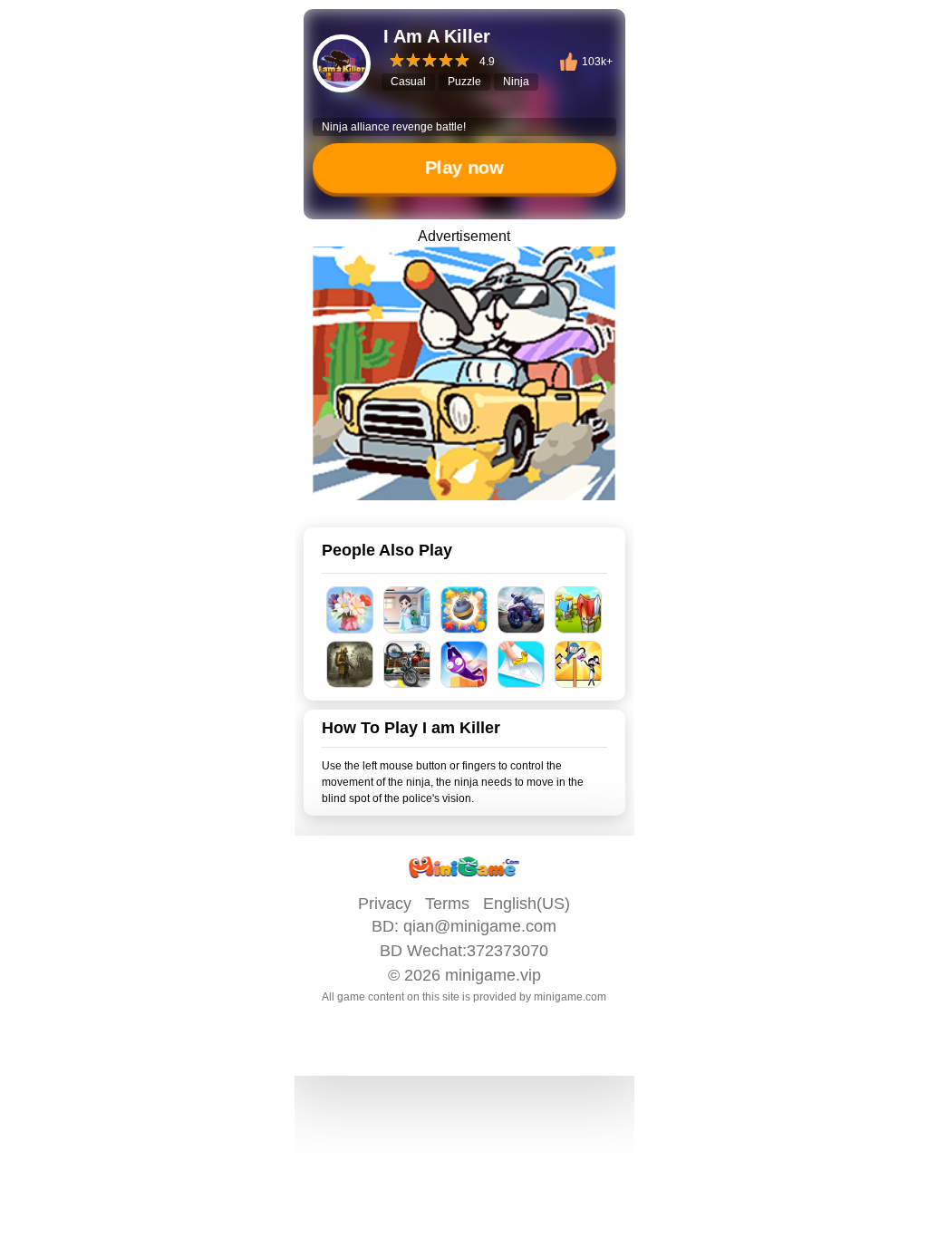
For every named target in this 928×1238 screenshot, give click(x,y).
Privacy (384, 903)
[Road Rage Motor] (407, 664)
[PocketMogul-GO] (464, 373)
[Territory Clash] (578, 610)
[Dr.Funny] (407, 610)
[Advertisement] (464, 1215)
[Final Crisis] (350, 664)
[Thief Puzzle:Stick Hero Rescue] (578, 664)
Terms (447, 903)
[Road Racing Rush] (521, 610)
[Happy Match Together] (464, 610)
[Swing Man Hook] (464, 664)
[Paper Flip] (521, 664)
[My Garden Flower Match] (350, 610)
